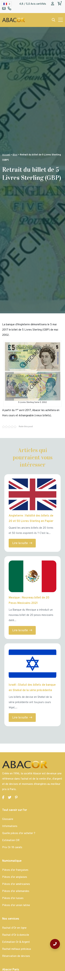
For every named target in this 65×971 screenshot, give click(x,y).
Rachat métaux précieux (16, 949)
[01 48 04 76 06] (55, 944)
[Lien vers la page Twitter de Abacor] (9, 797)
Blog (15, 154)
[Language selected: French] (6, 3)
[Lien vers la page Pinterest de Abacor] (16, 797)
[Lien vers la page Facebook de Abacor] (3, 797)
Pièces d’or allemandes (15, 891)
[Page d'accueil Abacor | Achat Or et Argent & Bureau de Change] (13, 20)
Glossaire (7, 819)
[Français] (6, 3)
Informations (9, 826)
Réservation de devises (16, 956)
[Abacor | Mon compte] (52, 4)
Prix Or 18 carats (12, 847)
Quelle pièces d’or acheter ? (18, 833)
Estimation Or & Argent (16, 942)
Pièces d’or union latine (16, 905)
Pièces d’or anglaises (14, 877)
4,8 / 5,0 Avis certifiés (32, 4)
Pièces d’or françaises (15, 870)
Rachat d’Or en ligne (14, 928)
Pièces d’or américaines (16, 884)
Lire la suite (20, 543)
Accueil (6, 154)
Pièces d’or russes (12, 898)
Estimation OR (11, 840)
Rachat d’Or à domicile (15, 935)
